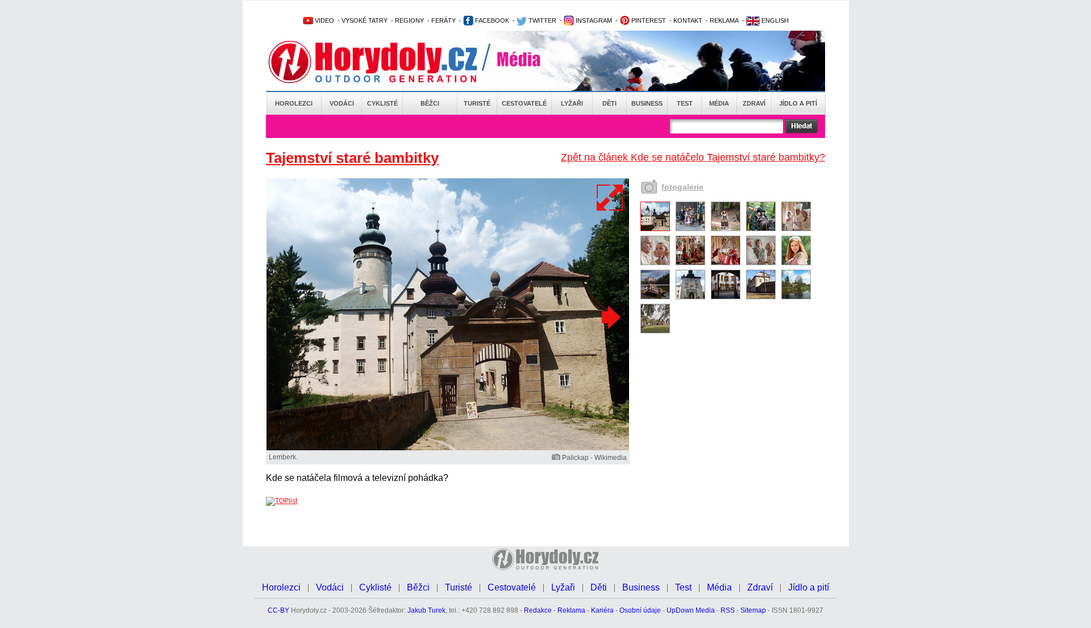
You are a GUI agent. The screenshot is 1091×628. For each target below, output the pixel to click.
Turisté (477, 103)
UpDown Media (691, 610)
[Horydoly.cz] (386, 62)
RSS (728, 610)
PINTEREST (648, 20)
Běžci (429, 103)
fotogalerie (682, 186)
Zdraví (754, 103)
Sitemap (753, 610)
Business (647, 103)
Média (719, 103)
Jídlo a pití (798, 103)
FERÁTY (443, 20)
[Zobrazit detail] (655, 229)
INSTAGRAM (593, 20)
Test (685, 103)
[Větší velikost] (610, 197)
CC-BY (278, 610)
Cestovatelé (524, 103)
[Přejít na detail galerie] (447, 448)
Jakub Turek (426, 610)
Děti (609, 103)
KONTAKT (687, 20)
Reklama (571, 610)
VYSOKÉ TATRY (365, 20)
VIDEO (323, 20)
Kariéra (602, 610)
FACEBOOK (491, 20)
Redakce (538, 610)
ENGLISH (774, 20)
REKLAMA (724, 20)
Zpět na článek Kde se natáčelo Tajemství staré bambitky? (693, 157)
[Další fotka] (610, 317)
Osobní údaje (640, 610)
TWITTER (541, 20)
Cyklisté (382, 103)
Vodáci (342, 103)
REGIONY (409, 20)
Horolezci (294, 103)
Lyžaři (572, 103)
